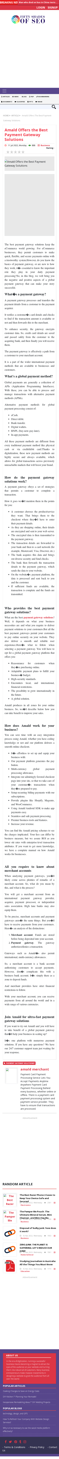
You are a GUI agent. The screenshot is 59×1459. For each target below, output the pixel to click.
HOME (6, 115)
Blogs (24, 96)
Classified (20, 102)
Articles (6, 96)
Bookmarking (43, 96)
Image (39, 102)
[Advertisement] (29, 56)
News (16, 96)
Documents (7, 102)
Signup (53, 7)
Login (41, 7)
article (15, 115)
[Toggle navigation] (4, 91)
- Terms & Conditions (13, 1447)
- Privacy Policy (36, 1447)
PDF (32, 96)
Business (45, 145)
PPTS (31, 102)
